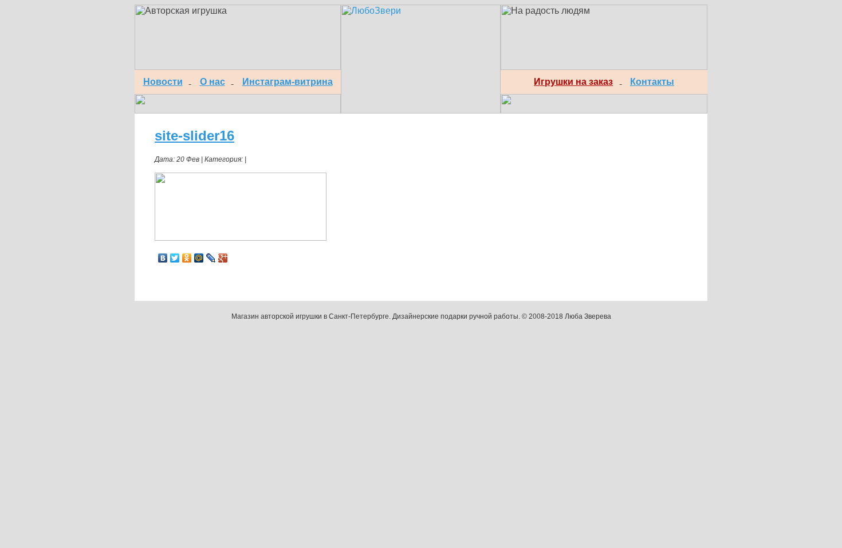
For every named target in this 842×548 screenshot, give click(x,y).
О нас (212, 82)
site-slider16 (194, 135)
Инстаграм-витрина (287, 82)
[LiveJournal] (211, 257)
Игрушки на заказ (573, 82)
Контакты (652, 82)
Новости (163, 82)
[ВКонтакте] (163, 257)
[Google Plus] (223, 257)
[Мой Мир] (199, 257)
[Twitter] (175, 257)
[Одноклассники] (187, 257)
